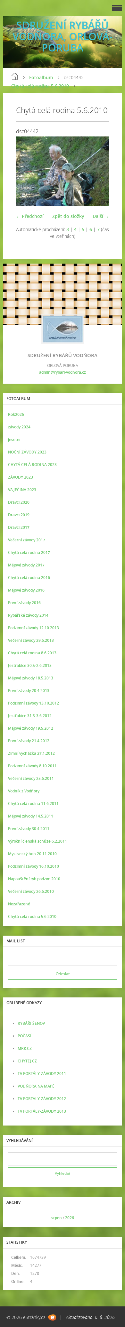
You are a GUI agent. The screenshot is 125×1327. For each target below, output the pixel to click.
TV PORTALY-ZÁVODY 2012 (42, 1098)
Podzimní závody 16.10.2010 (33, 866)
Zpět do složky (68, 216)
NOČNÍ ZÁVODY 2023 (27, 452)
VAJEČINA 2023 (22, 489)
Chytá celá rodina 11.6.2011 (33, 803)
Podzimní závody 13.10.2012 (33, 703)
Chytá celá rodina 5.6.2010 (40, 86)
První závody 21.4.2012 (28, 740)
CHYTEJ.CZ (27, 1061)
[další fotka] (98, 171)
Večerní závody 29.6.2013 (31, 640)
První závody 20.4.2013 (28, 690)
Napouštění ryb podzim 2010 (34, 879)
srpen (56, 1217)
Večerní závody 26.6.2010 (31, 891)
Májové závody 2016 (26, 590)
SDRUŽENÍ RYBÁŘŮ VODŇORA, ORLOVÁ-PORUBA (63, 36)
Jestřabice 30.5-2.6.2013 (30, 665)
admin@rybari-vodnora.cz (62, 372)
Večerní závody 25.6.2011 (31, 778)
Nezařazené (19, 904)
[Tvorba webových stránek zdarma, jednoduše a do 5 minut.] (52, 1317)
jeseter (14, 439)
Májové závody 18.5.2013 (30, 678)
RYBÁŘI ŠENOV (31, 1023)
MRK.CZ (25, 1048)
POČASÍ (24, 1036)
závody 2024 (19, 427)
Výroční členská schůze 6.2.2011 (37, 841)
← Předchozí (30, 216)
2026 (69, 1217)
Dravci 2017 (18, 527)
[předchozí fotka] (26, 171)
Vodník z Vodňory (23, 791)
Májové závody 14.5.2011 (30, 816)
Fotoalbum (41, 77)
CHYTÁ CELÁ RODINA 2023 (32, 464)
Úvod (14, 76)
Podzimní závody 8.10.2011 (32, 766)
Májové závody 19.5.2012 (30, 728)
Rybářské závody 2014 (28, 615)
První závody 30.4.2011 (28, 828)
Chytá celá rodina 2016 (29, 577)
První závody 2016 (24, 602)
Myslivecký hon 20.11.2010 (32, 853)
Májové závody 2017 (26, 565)
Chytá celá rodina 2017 (29, 552)
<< (15, 1217)
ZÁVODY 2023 (20, 477)
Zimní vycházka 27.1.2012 (31, 753)
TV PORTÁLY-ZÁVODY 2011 (42, 1073)
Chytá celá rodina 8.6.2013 (32, 653)
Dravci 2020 (18, 502)
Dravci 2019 (18, 515)
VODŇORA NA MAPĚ (36, 1086)
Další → (101, 216)
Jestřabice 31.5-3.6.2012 (30, 715)
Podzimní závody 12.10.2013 (33, 628)
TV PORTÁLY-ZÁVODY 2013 (42, 1111)
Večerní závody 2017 (26, 540)
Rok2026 (16, 414)
